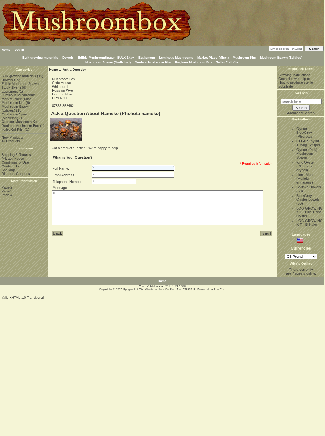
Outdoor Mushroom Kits (153, 62)
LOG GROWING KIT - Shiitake (309, 222)
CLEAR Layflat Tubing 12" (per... (309, 143)
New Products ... (14, 137)
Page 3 (7, 191)
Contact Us (10, 166)
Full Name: (61, 168)
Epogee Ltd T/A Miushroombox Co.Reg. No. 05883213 (159, 289)
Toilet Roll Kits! (227, 62)
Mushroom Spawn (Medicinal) (108, 62)
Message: (60, 188)
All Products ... (13, 141)
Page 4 (7, 195)
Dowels (68, 57)
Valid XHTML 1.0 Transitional (23, 297)
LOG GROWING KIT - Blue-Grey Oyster (309, 212)
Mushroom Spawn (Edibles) (281, 57)
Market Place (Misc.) (213, 57)
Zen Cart (220, 289)
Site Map (8, 170)
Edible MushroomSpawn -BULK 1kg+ (106, 57)
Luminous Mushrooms (176, 57)
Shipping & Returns (16, 155)
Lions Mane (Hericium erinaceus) (305, 178)
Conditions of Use (15, 162)
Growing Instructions (294, 75)
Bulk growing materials (40, 57)
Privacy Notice (13, 158)
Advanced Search (301, 113)
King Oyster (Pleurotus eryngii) (305, 166)
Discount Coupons (16, 174)
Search (301, 93)
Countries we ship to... (295, 79)
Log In (19, 49)
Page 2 (7, 187)
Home (6, 49)
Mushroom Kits (244, 57)
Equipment (146, 57)
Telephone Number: (68, 182)
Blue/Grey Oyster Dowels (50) (308, 199)
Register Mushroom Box (193, 62)
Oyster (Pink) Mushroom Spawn (306, 153)
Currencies (301, 248)
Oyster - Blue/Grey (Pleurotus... (305, 132)
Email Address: (64, 175)
